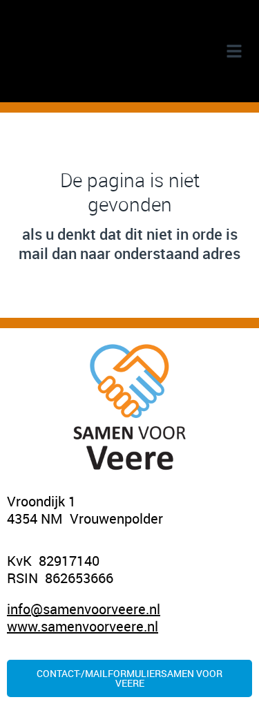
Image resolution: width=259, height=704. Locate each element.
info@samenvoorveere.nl (83, 609)
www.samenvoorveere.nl (82, 626)
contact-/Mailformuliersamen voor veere (129, 678)
